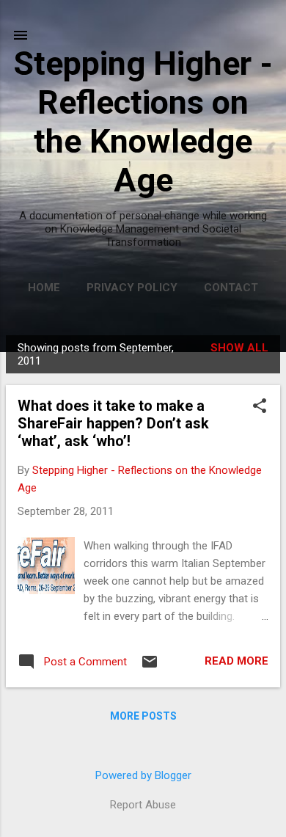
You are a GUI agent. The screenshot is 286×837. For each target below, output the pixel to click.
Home (44, 287)
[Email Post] (149, 666)
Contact (231, 287)
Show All (239, 347)
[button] (259, 407)
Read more (236, 661)
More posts (143, 716)
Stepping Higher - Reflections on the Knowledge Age (143, 122)
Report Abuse (143, 804)
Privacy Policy (132, 287)
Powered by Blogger (143, 775)
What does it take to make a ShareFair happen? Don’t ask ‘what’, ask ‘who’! (113, 423)
